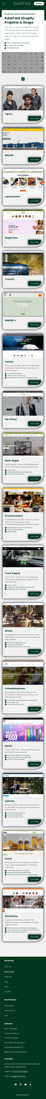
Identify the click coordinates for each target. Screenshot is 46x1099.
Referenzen (9, 972)
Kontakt (39, 3)
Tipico (9, 114)
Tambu (9, 361)
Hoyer (8, 858)
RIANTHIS (25, 1095)
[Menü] (3, 3)
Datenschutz (9, 1011)
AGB (6, 1015)
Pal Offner (11, 419)
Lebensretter (12, 196)
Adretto (9, 801)
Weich (9, 630)
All (23, 79)
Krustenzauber (14, 515)
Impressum (9, 1006)
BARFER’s (10, 320)
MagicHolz (11, 237)
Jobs (6, 987)
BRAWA (9, 155)
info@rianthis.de (18, 1076)
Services (8, 967)
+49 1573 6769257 (20, 1071)
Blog (6, 981)
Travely (9, 279)
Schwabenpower (15, 688)
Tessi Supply (12, 573)
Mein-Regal (12, 460)
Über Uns (8, 977)
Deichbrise (11, 916)
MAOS (8, 745)
